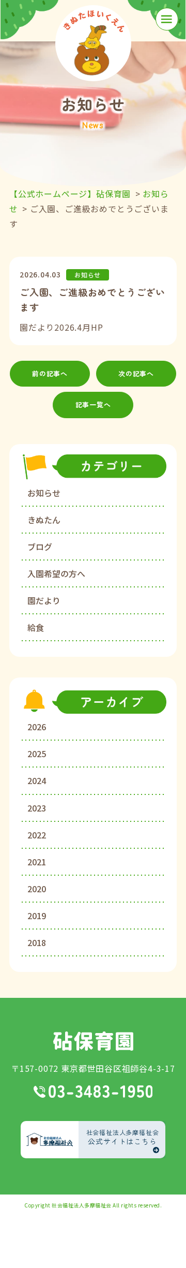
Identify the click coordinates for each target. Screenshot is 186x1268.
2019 (36, 915)
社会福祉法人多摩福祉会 (82, 1205)
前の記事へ (50, 373)
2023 (36, 808)
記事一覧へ (93, 404)
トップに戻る (163, 1248)
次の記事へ (136, 373)
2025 (36, 753)
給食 (35, 627)
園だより (43, 600)
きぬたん (43, 519)
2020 (36, 888)
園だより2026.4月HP (61, 327)
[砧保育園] (93, 43)
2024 (36, 780)
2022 (36, 835)
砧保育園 (93, 1041)
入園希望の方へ (56, 573)
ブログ (39, 546)
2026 (36, 726)
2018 (36, 942)
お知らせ (43, 492)
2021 (36, 862)
